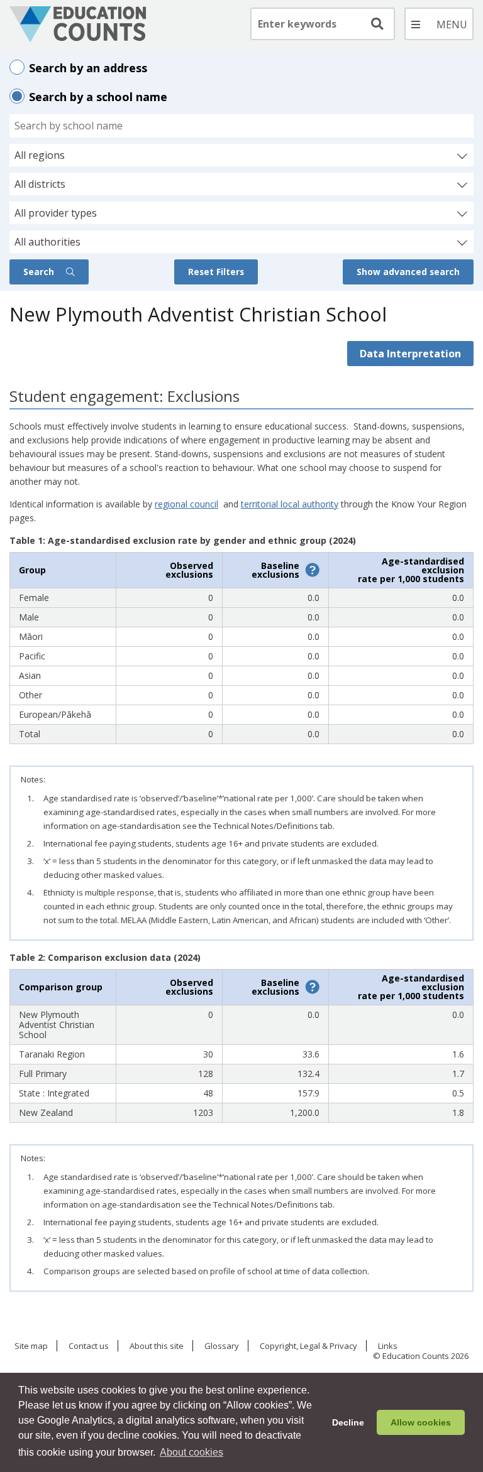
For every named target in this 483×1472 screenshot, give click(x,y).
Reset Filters (216, 272)
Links (387, 1346)
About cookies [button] (191, 1452)
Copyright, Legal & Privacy (308, 1346)
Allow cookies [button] (421, 1422)
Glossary (221, 1346)
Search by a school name (98, 96)
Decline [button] (348, 1422)
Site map (31, 1346)
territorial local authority (289, 504)
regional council (186, 504)
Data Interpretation (410, 353)
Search (40, 272)
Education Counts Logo (78, 24)
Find (376, 24)
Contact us (89, 1346)
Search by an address (88, 67)
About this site (157, 1346)
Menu (439, 24)
